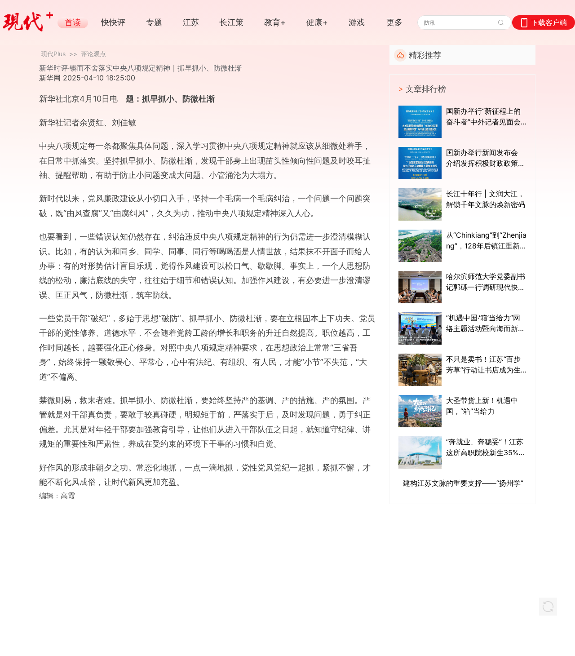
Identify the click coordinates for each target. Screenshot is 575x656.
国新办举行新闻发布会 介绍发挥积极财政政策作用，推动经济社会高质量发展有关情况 (485, 158)
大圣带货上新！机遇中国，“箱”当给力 (482, 406)
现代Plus (53, 54)
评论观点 (93, 54)
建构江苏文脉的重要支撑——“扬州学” (463, 483)
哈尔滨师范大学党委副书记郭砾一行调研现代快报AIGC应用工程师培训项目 (485, 282)
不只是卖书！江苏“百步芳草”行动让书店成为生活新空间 (483, 365)
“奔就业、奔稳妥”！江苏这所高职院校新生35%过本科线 (486, 447)
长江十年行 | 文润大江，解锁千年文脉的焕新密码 (485, 199)
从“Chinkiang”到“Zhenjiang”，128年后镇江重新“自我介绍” (486, 240)
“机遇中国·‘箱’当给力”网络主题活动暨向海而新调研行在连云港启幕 (485, 323)
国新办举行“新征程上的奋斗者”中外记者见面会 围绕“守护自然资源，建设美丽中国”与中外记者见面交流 (483, 116)
